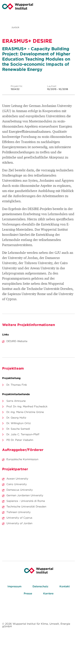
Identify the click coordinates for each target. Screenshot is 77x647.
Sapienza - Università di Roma (25, 500)
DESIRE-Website (16, 341)
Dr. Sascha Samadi (18, 428)
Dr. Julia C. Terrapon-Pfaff (22, 434)
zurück (15, 27)
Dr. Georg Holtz (16, 417)
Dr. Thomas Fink (16, 384)
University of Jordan (19, 523)
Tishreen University (18, 512)
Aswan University (17, 478)
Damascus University (19, 489)
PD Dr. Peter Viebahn (19, 439)
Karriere (48, 593)
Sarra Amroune (16, 400)
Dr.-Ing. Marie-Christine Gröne (25, 412)
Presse (28, 593)
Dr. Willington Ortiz (18, 423)
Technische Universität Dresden (26, 506)
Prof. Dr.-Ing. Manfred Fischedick (26, 406)
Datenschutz (40, 586)
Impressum (14, 586)
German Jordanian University (24, 495)
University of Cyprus (19, 517)
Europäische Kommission (22, 459)
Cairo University (16, 484)
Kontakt (64, 586)
